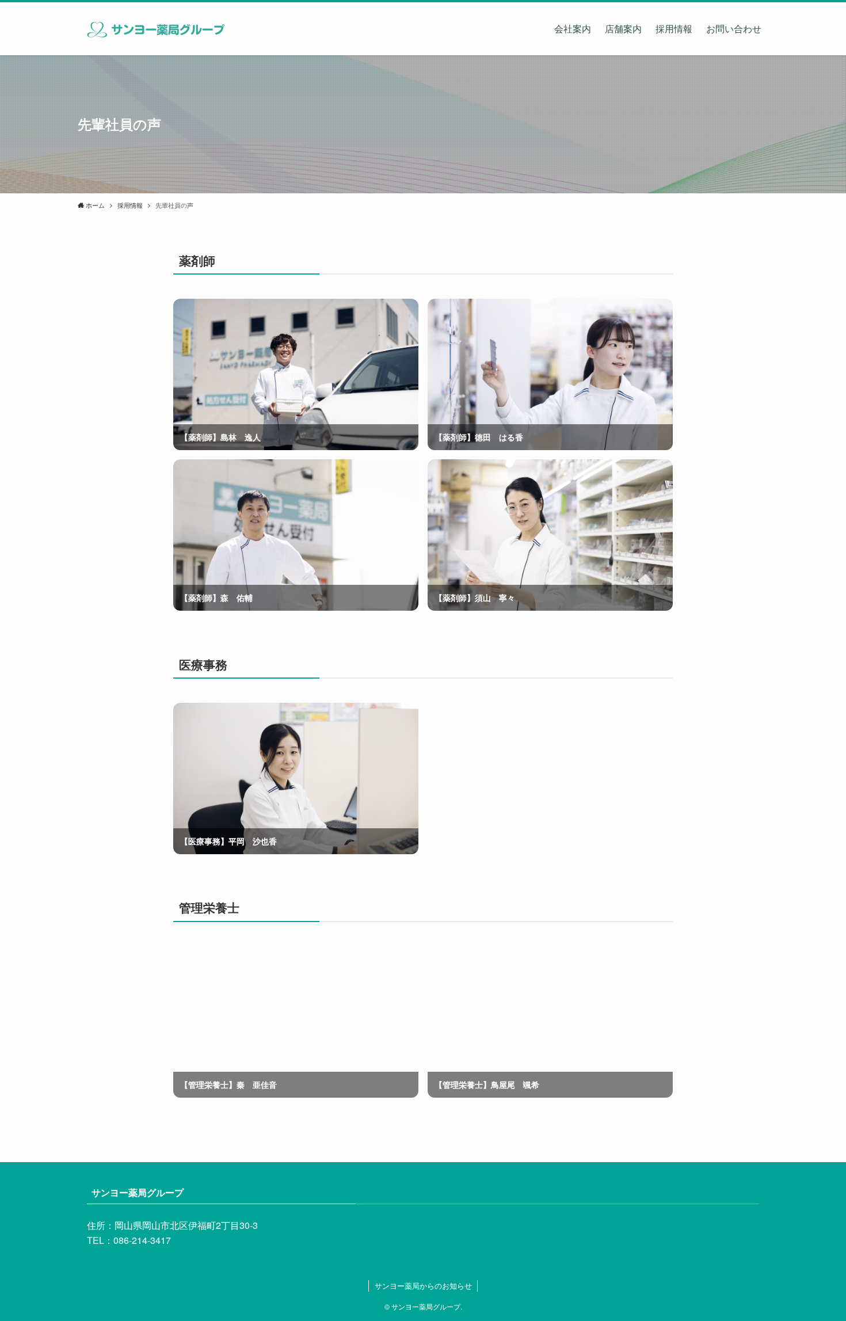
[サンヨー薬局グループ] (154, 29)
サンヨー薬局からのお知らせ (423, 1285)
